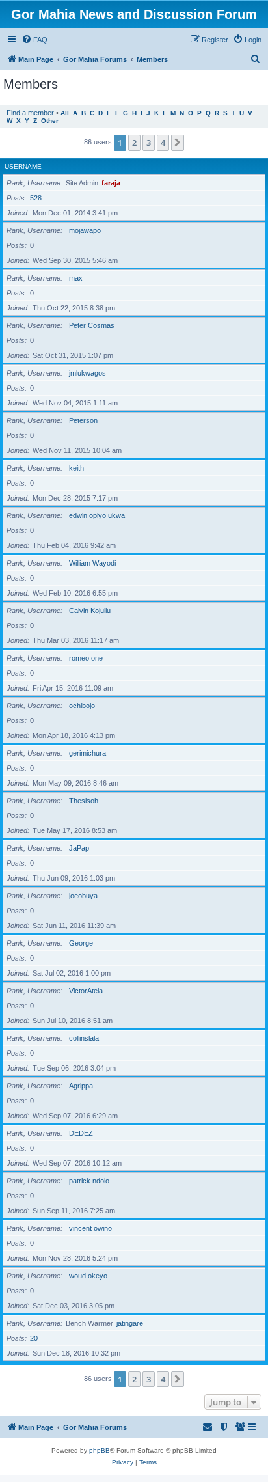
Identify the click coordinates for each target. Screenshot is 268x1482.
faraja (110, 183)
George (81, 943)
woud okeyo (88, 1276)
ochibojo (82, 705)
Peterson (83, 420)
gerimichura (87, 753)
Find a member (30, 113)
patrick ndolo (89, 1181)
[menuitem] (34, 40)
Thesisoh (83, 800)
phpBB (99, 1450)
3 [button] (148, 142)
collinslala (84, 1038)
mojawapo (85, 230)
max (76, 278)
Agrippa (81, 1086)
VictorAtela (86, 991)
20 (34, 1338)
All (64, 113)
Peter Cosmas (91, 325)
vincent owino (90, 1228)
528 (36, 198)
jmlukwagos (87, 373)
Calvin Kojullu (90, 610)
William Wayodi (92, 563)
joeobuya (83, 895)
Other (50, 120)
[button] (177, 142)
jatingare (129, 1323)
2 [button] (134, 142)
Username (23, 166)
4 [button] (163, 142)
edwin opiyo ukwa (97, 515)
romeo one (86, 658)
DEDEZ (81, 1133)
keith (76, 468)
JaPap (79, 848)
